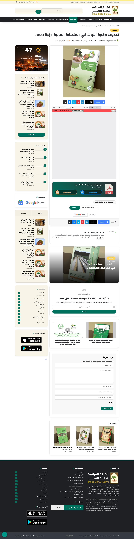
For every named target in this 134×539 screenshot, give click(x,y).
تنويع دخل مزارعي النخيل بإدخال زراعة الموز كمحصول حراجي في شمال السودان (26, 93)
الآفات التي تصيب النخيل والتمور (27, 158)
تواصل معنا (82, 2)
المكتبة (73, 19)
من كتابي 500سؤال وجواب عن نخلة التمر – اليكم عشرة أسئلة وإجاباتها (27, 114)
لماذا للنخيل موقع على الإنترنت (75, 480)
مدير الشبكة (80, 472)
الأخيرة (40, 213)
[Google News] (80, 215)
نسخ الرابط (75, 208)
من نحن (100, 2)
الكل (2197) (31, 134)
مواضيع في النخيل (62, 19)
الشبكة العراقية (40, 296)
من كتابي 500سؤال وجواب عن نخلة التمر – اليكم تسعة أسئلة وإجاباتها (27, 274)
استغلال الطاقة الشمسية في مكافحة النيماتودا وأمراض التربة (99, 268)
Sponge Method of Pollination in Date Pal (27, 150)
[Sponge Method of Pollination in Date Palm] (40, 152)
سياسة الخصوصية (78, 494)
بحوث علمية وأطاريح (96, 19)
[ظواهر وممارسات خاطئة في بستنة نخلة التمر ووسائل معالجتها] (40, 176)
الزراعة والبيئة (40, 323)
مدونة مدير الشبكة (92, 2)
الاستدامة (51, 19)
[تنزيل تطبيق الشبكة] (4, 534)
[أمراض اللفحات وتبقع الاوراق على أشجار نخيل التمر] (40, 84)
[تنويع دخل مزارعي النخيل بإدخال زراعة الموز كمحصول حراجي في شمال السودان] (40, 92)
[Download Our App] (31, 343)
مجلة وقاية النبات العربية (77, 489)
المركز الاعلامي (32, 19)
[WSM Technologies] (72, 536)
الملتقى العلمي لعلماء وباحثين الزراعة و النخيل (71, 492)
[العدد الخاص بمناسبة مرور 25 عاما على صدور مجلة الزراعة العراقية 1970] (106, 436)
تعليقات (23, 213)
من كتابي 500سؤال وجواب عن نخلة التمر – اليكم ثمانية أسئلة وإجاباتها (27, 125)
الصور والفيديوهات (18, 19)
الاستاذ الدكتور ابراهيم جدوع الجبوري (74, 497)
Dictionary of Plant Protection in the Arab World (62, 448)
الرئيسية (115, 26)
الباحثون (42, 19)
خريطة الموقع (74, 2)
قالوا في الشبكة (79, 475)
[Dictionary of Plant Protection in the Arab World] (62, 436)
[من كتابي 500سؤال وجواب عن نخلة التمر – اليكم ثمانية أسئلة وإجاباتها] (40, 124)
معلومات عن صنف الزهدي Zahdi (26, 167)
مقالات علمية (108, 19)
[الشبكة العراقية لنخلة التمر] (105, 10)
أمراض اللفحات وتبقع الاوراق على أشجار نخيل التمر (27, 83)
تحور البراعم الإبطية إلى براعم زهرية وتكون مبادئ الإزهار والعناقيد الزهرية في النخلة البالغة (26, 104)
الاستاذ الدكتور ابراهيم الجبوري (87, 536)
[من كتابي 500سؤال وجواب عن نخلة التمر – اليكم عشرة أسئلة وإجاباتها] (40, 114)
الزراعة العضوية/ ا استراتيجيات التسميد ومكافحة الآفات (85, 448)
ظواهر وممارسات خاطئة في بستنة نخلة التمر (26, 175)
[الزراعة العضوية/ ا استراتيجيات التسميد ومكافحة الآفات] (84, 436)
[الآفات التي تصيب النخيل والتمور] (40, 160)
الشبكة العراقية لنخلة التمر (107, 41)
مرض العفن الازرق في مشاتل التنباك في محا (27, 183)
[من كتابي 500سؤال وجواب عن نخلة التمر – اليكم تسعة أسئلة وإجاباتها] (40, 273)
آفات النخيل (83, 19)
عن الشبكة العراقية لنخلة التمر (75, 477)
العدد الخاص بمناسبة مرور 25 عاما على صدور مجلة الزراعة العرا (106, 448)
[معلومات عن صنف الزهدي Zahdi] (40, 168)
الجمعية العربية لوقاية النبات (104, 202)
